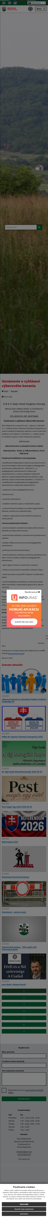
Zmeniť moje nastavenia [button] (24, 1209)
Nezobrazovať (31, 592)
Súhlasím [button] (24, 1204)
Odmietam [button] (24, 1214)
